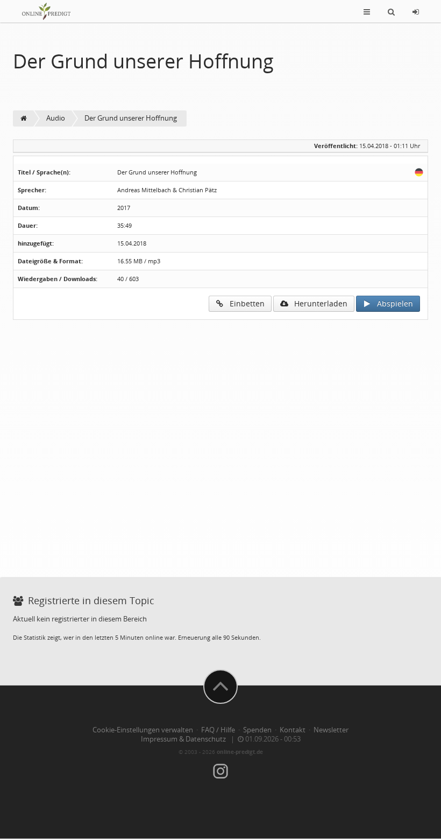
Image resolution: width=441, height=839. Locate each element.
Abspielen (392, 303)
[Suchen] (391, 11)
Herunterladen (317, 303)
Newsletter (331, 730)
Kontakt (292, 730)
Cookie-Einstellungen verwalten (143, 730)
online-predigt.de (240, 752)
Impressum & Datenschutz (183, 739)
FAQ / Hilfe (218, 730)
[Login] (415, 11)
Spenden (257, 730)
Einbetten (244, 303)
